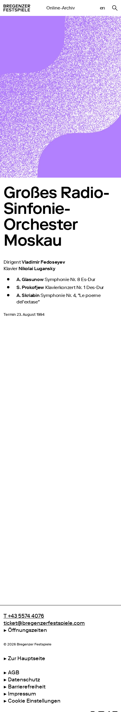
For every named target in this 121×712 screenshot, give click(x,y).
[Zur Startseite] (17, 7)
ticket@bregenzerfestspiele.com (44, 623)
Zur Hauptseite (26, 658)
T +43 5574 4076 (24, 616)
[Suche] (115, 8)
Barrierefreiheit (27, 686)
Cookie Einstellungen (34, 701)
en (102, 8)
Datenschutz (24, 679)
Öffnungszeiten (27, 630)
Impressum (22, 693)
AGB (13, 672)
